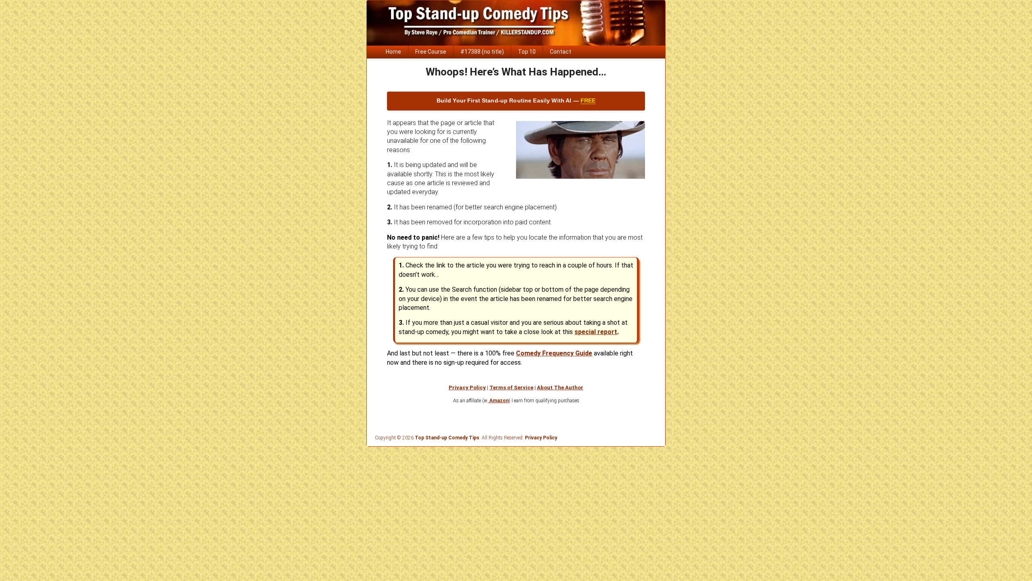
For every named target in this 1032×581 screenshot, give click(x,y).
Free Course (430, 51)
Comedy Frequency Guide (554, 353)
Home (393, 51)
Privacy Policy (467, 388)
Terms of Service (511, 388)
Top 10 (527, 51)
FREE (588, 100)
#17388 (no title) (482, 51)
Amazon (498, 400)
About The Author (560, 388)
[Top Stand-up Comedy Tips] (516, 43)
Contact (560, 51)
